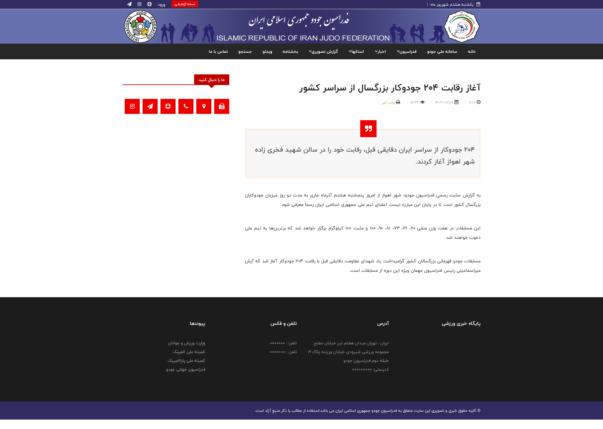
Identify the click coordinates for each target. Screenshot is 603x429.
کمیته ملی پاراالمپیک (186, 360)
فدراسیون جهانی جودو (185, 369)
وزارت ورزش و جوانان (186, 343)
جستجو (245, 51)
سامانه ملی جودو (442, 51)
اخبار (382, 51)
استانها (357, 51)
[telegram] (129, 4)
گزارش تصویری (325, 51)
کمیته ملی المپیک (189, 352)
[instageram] (138, 4)
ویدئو (267, 51)
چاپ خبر (388, 102)
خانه (472, 51)
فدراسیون (407, 51)
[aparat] (149, 4)
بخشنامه (290, 51)
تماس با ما (218, 51)
